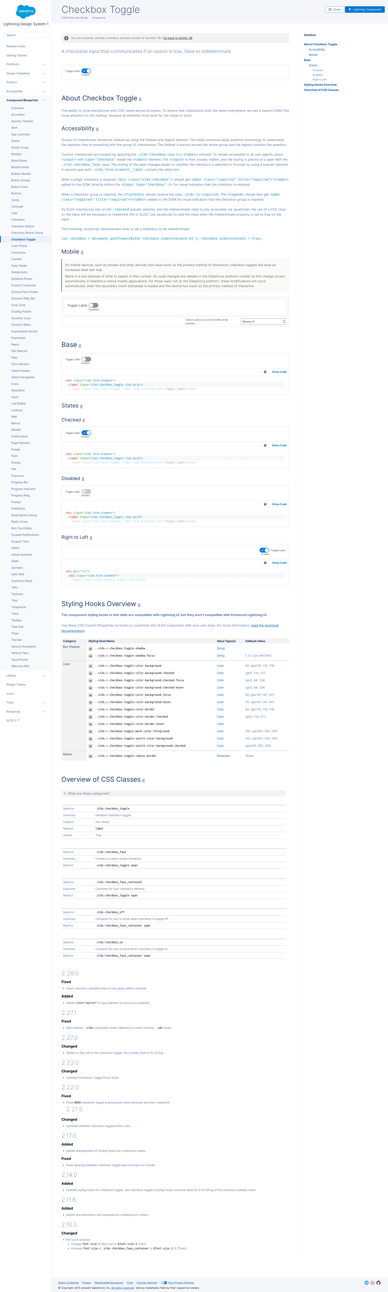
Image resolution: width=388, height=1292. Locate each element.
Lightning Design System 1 (25, 15)
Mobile (313, 54)
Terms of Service (68, 1282)
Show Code (279, 371)
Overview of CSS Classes (321, 90)
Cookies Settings (147, 1282)
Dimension (223, 755)
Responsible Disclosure (109, 1282)
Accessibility (317, 49)
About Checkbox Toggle (320, 44)
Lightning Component (367, 9)
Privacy (86, 1282)
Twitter (367, 1283)
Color (220, 665)
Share (337, 9)
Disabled (318, 74)
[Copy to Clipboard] (265, 372)
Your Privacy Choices (181, 1282)
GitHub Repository (378, 1283)
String (221, 648)
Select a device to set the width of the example (207, 321)
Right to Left (319, 79)
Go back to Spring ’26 (177, 38)
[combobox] (25, 35)
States (313, 65)
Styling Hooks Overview (320, 84)
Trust (130, 1282)
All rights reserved (122, 1287)
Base (307, 60)
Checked (318, 70)
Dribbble (372, 1283)
